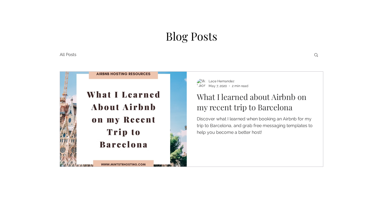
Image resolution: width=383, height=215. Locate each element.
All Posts (68, 54)
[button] (316, 55)
